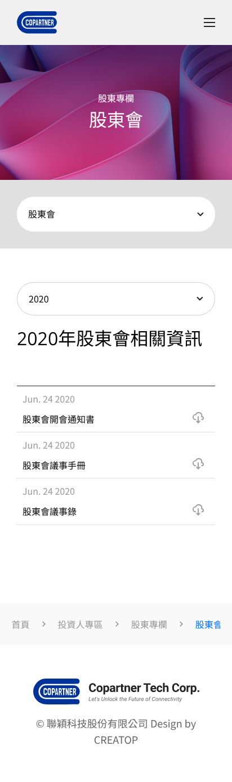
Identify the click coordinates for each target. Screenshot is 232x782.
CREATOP (116, 740)
